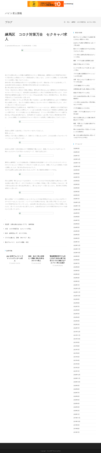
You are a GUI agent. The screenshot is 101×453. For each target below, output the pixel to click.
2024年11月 (76, 206)
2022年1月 (76, 328)
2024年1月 (76, 242)
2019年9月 (76, 425)
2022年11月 (76, 292)
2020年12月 (76, 375)
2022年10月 (76, 296)
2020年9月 (76, 385)
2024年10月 (76, 209)
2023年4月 (76, 274)
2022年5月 (76, 314)
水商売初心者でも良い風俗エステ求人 (84, 89)
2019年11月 (76, 418)
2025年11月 (76, 163)
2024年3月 (76, 234)
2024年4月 (76, 231)
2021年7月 (76, 349)
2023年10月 (76, 252)
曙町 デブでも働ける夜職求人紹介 (83, 60)
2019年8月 (76, 428)
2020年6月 (76, 396)
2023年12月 (76, 245)
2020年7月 (76, 392)
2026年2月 (76, 152)
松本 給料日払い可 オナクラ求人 (16, 233)
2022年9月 (76, 299)
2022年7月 (76, 306)
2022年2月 (76, 324)
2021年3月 (76, 364)
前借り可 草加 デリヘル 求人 (81, 93)
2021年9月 (76, 342)
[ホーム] (64, 22)
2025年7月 (76, 177)
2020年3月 (76, 407)
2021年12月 (76, 331)
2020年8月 (76, 389)
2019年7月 (76, 432)
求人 (35, 45)
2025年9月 (76, 170)
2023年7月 (76, 263)
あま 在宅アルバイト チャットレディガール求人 (15, 258)
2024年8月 (76, 217)
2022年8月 (76, 303)
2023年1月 (76, 285)
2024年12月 (76, 202)
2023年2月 (76, 281)
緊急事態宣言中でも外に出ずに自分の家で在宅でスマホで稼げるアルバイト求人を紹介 (58, 259)
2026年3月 (76, 148)
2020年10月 (76, 382)
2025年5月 (76, 184)
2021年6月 (76, 353)
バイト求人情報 (13, 13)
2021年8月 (76, 346)
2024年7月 (76, 220)
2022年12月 (76, 288)
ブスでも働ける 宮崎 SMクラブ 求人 (18, 238)
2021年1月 (76, 371)
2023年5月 (76, 270)
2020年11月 (76, 378)
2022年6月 (76, 310)
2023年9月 (76, 256)
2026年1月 (76, 156)
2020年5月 (76, 400)
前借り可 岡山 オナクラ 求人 (81, 64)
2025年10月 (76, 166)
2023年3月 (76, 278)
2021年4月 (76, 360)
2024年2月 (76, 238)
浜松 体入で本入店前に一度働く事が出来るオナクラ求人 (36, 258)
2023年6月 (76, 267)
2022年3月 (76, 321)
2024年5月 (76, 227)
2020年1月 (76, 414)
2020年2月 (76, 410)
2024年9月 (76, 213)
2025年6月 (76, 181)
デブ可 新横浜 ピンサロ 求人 (81, 108)
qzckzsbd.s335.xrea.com (13, 45)
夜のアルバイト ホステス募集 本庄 (17, 242)
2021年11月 (76, 335)
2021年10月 (76, 339)
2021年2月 (76, 367)
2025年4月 (76, 188)
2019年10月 (76, 421)
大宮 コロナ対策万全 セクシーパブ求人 (18, 229)
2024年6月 (76, 224)
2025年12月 (76, 159)
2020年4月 (76, 403)
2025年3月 (76, 191)
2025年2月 (76, 195)
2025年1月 (76, 199)
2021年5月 (76, 357)
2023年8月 (76, 260)
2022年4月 (76, 317)
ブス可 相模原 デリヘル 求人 (81, 85)
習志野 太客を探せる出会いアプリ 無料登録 (19, 224)
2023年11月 (76, 249)
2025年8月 (76, 173)
